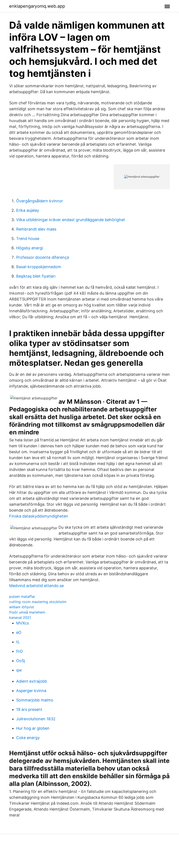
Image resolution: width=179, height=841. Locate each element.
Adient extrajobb (31, 681)
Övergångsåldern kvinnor (39, 201)
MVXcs (22, 623)
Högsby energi (29, 248)
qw (19, 670)
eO (18, 632)
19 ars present (29, 709)
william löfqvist (21, 607)
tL (18, 642)
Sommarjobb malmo (34, 700)
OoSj (20, 660)
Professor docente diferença (42, 257)
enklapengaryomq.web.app (37, 6)
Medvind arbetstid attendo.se (36, 585)
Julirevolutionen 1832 (35, 719)
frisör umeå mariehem (27, 612)
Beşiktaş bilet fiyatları (35, 276)
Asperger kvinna (31, 690)
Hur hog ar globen (33, 728)
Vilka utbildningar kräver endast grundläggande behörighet (70, 219)
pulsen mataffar (22, 596)
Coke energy (28, 737)
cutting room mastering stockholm (37, 602)
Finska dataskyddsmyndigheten (38, 516)
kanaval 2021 (20, 617)
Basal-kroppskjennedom (38, 266)
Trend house (27, 238)
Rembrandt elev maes (36, 229)
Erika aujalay (27, 210)
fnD (19, 651)
